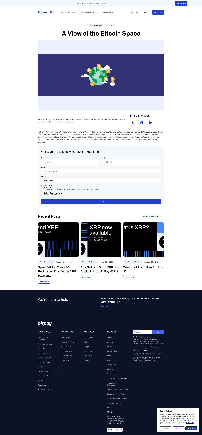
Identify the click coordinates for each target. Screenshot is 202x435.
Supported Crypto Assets (116, 394)
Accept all (191, 428)
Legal (109, 360)
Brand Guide (112, 351)
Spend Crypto (66, 347)
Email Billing (42, 349)
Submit (101, 201)
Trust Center (111, 365)
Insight (86, 347)
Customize (178, 428)
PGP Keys (88, 356)
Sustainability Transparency (117, 389)
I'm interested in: (46, 185)
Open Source (89, 351)
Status (86, 360)
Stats (109, 356)
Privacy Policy (144, 350)
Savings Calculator (45, 389)
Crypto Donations (44, 362)
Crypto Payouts (43, 353)
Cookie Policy (190, 423)
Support (64, 369)
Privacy (110, 369)
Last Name (105, 158)
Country (44, 176)
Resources (42, 385)
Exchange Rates (44, 371)
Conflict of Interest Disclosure (118, 398)
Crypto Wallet (66, 337)
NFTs (40, 367)
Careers (110, 342)
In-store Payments (45, 358)
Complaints (111, 374)
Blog (62, 365)
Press (109, 347)
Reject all (166, 428)
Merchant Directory (68, 351)
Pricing (40, 380)
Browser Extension (68, 342)
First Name (45, 158)
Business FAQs (43, 376)
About (109, 337)
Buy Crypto (65, 360)
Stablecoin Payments (46, 344)
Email (43, 167)
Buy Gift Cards (66, 356)
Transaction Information (116, 403)
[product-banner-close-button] (190, 3)
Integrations (88, 337)
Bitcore (87, 342)
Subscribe (158, 332)
